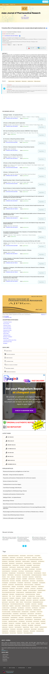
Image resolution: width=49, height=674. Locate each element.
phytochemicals (18, 561)
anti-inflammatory (41, 561)
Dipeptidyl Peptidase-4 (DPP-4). (30, 592)
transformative (38, 569)
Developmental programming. (36, 574)
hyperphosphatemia (14, 617)
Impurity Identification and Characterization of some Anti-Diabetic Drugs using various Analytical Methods (24, 223)
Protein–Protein (39, 611)
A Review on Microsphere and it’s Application (14, 122)
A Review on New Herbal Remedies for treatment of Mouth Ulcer (19, 163)
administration (24, 576)
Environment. (18, 576)
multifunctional (4, 627)
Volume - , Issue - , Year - (15, 44)
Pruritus (43, 619)
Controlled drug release (35, 605)
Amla (28, 623)
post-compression (20, 557)
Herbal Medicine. (41, 586)
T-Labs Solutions (9, 672)
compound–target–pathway (6, 613)
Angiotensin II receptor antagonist (8, 559)
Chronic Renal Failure (20, 619)
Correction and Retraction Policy (9, 340)
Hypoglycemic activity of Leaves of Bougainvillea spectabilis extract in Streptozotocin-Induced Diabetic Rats (24, 214)
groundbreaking (39, 588)
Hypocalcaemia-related (37, 617)
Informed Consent (7, 325)
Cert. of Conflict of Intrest (11, 364)
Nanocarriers (11, 627)
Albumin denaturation (37, 609)
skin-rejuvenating (29, 621)
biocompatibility (29, 565)
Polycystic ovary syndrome (28, 584)
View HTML (42, 47)
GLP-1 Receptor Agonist (32, 590)
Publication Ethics (6, 335)
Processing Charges (9, 368)
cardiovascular (26, 588)
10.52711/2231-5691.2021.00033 (11, 183)
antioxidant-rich (11, 623)
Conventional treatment (29, 571)
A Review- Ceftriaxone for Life (10, 172)
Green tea (32, 623)
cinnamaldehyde (32, 611)
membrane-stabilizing (25, 561)
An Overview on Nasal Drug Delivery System (13, 139)
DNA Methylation (10, 574)
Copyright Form (9, 361)
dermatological (18, 623)
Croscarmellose (37, 555)
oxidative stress (30, 81)
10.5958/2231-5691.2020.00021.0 (12, 158)
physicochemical (36, 621)
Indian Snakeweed (5, 632)
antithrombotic (11, 594)
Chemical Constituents (36, 563)
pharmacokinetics (38, 625)
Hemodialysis (12, 619)
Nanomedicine (27, 567)
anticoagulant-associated (20, 594)
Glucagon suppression (20, 592)
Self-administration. (25, 580)
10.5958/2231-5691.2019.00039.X (12, 227)
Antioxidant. (43, 623)
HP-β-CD (39, 557)
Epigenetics (4, 574)
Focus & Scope (6, 323)
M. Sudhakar (14, 31)
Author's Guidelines (10, 354)
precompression (39, 596)
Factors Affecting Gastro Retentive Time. (17, 603)
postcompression (5, 598)
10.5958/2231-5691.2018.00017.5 (12, 218)
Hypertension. (18, 596)
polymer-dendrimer (36, 565)
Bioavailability (18, 580)
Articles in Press (6, 657)
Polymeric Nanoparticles (6, 569)
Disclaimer (5, 343)
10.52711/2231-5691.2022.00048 (11, 245)
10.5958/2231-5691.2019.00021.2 (12, 150)
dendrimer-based (16, 565)
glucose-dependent (19, 588)
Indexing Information (11, 371)
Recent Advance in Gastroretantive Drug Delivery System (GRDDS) (19, 188)
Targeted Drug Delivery (35, 567)
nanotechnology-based (6, 571)
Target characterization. (6, 586)
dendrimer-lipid (22, 565)
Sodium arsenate (11, 81)
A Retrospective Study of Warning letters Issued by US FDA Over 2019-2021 (21, 241)
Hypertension (34, 557)
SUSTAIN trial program (41, 590)
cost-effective (4, 584)
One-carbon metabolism (26, 574)
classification (39, 592)
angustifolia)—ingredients (12, 621)
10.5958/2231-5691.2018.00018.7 (12, 200)
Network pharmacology (19, 584)
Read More (41, 119)
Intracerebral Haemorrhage (30, 594)
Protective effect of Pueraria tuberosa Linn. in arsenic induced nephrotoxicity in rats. (24, 28)
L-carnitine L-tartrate (28, 609)
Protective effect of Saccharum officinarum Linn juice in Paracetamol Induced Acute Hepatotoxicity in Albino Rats (23, 277)
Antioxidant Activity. (25, 611)
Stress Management (20, 586)
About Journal (5, 4)
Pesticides (4, 576)
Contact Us (12, 4)
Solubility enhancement (26, 605)
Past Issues (5, 656)
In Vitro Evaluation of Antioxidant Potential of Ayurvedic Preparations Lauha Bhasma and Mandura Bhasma (23, 259)
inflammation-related (20, 609)
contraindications (12, 590)
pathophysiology (5, 594)
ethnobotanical (4, 561)
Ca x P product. (4, 621)
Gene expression (18, 574)
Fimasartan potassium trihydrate (20, 559)
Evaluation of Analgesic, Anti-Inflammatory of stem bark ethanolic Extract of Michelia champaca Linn (23, 268)
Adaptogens (14, 586)
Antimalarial (29, 598)
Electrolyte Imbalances (29, 619)
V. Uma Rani (9, 31)
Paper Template (9, 357)
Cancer (8, 576)
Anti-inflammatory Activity (16, 611)
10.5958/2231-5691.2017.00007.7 (12, 175)
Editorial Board (21, 667)
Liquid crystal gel (17, 605)
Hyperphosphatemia (37, 619)
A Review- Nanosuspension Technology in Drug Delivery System (18, 147)
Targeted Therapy (26, 627)
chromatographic (5, 582)
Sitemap (29, 667)
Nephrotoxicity (18, 81)
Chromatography (20, 582)
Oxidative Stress (5, 596)
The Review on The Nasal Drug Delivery (12, 155)
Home (4, 667)
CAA (10, 596)
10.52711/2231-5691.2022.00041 (11, 142)
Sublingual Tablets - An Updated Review (13, 114)
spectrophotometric (40, 580)
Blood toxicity (24, 81)
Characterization (23, 555)
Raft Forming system (5, 603)
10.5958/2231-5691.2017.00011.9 (12, 262)
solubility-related (5, 605)
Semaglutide (25, 590)
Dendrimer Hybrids (20, 567)
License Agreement (7, 326)
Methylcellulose (12, 557)
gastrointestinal (5, 590)
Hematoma (38, 594)
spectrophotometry (12, 582)
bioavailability (4, 555)
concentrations (28, 607)
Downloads (5, 659)
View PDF (32, 47)
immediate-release (31, 596)
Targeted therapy (37, 571)
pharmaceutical (32, 580)
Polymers (31, 627)
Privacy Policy (6, 333)
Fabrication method (5, 580)
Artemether (24, 598)
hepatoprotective (34, 561)
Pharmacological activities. (28, 632)
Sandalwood (38, 623)
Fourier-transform (30, 555)
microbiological (4, 623)
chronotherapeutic (27, 557)
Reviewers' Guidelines (7, 336)
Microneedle (12, 580)
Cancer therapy (21, 571)
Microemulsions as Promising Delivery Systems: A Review (17, 250)
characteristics (33, 603)
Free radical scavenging (6, 611)
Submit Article (8, 350)
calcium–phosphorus (5, 617)
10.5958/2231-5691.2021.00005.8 (12, 281)
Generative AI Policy (7, 330)
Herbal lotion (24, 623)
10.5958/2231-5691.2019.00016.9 (12, 118)
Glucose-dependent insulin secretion (8, 592)
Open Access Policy (7, 328)
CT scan (13, 596)
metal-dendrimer (5, 567)
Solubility (42, 598)
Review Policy (6, 338)
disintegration (18, 578)
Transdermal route (39, 578)
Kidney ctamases (37, 81)
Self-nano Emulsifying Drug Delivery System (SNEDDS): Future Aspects (20, 130)
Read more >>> (44, 314)
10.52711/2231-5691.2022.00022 (11, 191)
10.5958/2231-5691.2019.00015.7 (12, 253)
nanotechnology (17, 625)
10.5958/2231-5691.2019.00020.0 (12, 126)
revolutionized (12, 588)
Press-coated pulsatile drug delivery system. (34, 559)
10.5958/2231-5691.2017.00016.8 (12, 272)
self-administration (31, 578)
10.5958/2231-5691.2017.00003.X (11, 35)
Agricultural (13, 576)
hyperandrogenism (23, 613)
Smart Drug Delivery (18, 627)
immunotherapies (32, 569)
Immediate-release (36, 598)
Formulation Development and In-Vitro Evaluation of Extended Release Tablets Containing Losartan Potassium (22, 232)
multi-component (38, 613)
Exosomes (36, 627)
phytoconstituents (31, 613)
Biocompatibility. (24, 569)
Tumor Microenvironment (16, 569)
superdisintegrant (5, 557)
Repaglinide (11, 605)
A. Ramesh (19, 31)
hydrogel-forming (38, 576)
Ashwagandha (27, 586)
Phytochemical (19, 632)
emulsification (42, 621)
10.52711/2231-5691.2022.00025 (11, 167)
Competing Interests (7, 322)
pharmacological (11, 561)
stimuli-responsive (12, 567)
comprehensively (5, 588)
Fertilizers (44, 574)
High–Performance (27, 582)
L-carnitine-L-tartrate (5, 607)
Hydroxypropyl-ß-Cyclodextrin (13, 555)
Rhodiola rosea (34, 586)
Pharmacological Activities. (6, 565)
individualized (21, 617)
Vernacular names (13, 632)
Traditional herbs (37, 584)
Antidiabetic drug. (44, 605)
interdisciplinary (14, 571)
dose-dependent (5, 609)
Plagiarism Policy (6, 331)
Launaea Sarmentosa (19, 563)
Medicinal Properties (27, 563)
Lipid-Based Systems (43, 627)
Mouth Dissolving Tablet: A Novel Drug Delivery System (16, 180)
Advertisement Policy (7, 341)
